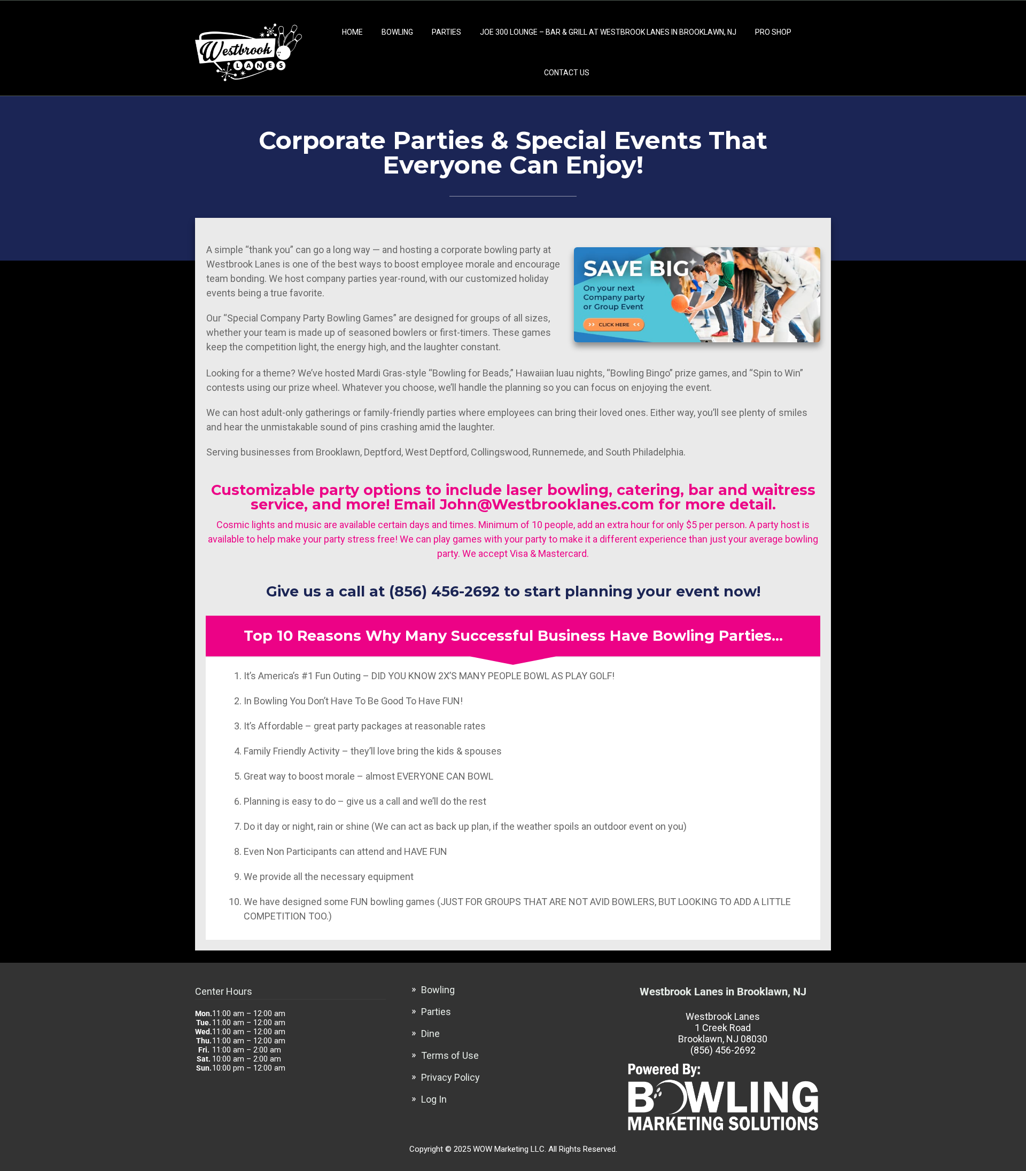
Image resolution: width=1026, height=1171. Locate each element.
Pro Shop (773, 32)
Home (352, 32)
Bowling (397, 32)
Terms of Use (450, 1055)
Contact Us (566, 72)
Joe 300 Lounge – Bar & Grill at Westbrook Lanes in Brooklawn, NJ (608, 32)
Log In (434, 1099)
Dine (430, 1033)
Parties (446, 32)
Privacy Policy (450, 1077)
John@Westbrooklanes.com (547, 504)
